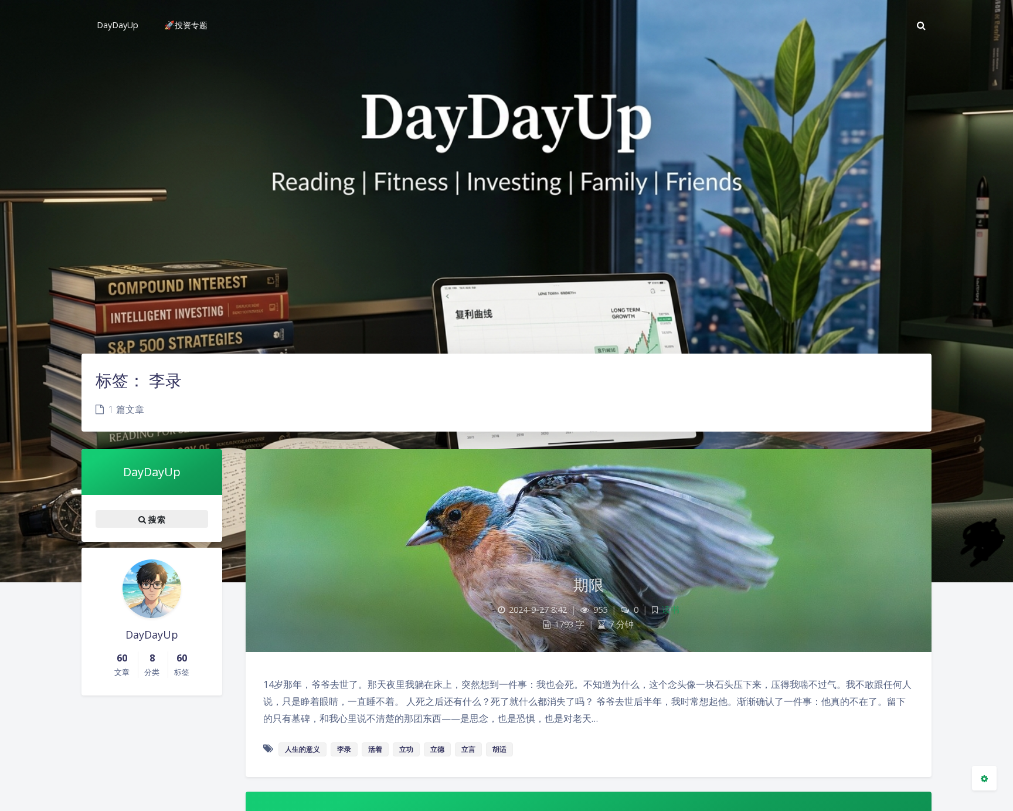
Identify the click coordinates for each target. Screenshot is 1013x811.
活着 (375, 749)
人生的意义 (302, 749)
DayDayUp (152, 472)
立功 (406, 749)
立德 (437, 749)
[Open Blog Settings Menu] (984, 778)
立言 (468, 749)
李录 (344, 749)
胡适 (499, 749)
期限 (588, 584)
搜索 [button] (155, 519)
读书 (670, 609)
